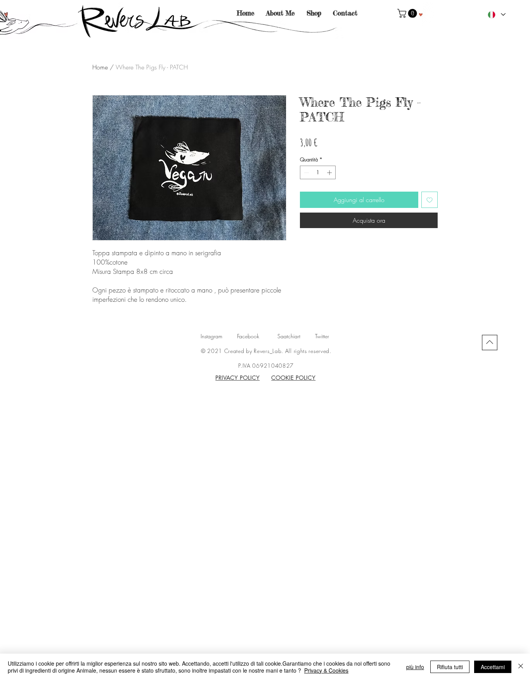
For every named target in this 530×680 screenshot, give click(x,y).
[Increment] (330, 172)
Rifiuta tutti (450, 667)
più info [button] (415, 667)
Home (100, 67)
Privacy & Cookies (326, 670)
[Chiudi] (520, 667)
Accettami (493, 667)
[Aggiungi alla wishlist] (429, 200)
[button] (408, 13)
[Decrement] (305, 172)
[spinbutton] (318, 172)
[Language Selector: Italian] (496, 14)
